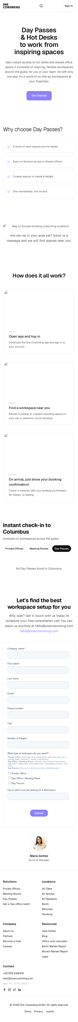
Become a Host (12, 941)
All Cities (47, 888)
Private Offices (14, 548)
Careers (7, 946)
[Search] (41, 6)
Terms (27, 1011)
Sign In (69, 5)
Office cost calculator (54, 941)
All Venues (48, 893)
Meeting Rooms (39, 548)
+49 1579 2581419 (13, 973)
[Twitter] (14, 989)
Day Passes (62, 548)
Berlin (45, 904)
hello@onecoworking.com (39, 631)
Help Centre (49, 931)
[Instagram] (9, 989)
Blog (44, 936)
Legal (45, 956)
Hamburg (47, 914)
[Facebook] (4, 989)
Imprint (50, 1011)
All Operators (49, 898)
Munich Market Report (55, 951)
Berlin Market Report (54, 946)
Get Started (39, 95)
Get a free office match (16, 904)
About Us (8, 931)
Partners (8, 936)
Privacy (38, 1011)
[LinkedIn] (19, 989)
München (47, 909)
